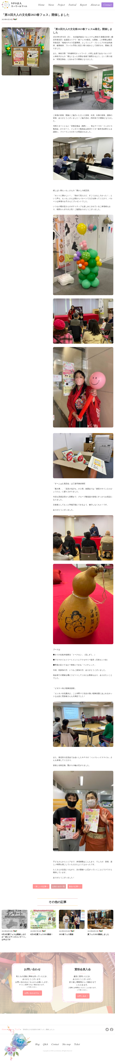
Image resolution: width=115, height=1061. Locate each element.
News (51, 4)
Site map (66, 1044)
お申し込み (81, 996)
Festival (72, 4)
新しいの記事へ (41, 886)
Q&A (45, 1044)
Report (83, 4)
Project (61, 4)
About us (95, 4)
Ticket (77, 1044)
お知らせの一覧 (58, 886)
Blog (37, 1044)
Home (41, 4)
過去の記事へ (74, 886)
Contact (107, 4)
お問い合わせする (31, 993)
